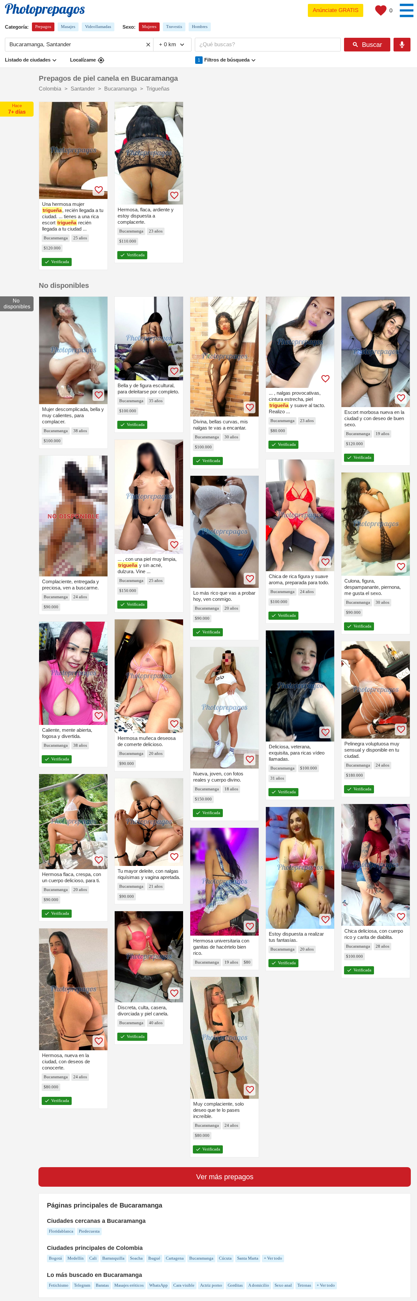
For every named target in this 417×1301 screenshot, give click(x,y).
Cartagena (175, 1258)
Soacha (136, 1258)
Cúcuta (225, 1258)
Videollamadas (98, 26)
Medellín (75, 1258)
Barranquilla (113, 1258)
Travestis (174, 26)
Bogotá (55, 1258)
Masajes (68, 26)
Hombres (200, 26)
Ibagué (154, 1258)
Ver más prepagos (224, 1177)
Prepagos (43, 26)
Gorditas (235, 1285)
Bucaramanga (201, 1258)
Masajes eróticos (129, 1285)
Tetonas (304, 1285)
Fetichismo (58, 1285)
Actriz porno (211, 1285)
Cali (93, 1258)
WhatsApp (158, 1285)
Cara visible (183, 1285)
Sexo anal (283, 1285)
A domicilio (258, 1285)
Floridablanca (61, 1231)
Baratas (102, 1285)
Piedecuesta (89, 1231)
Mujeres (149, 26)
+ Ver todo (273, 1258)
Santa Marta (247, 1258)
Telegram (82, 1285)
